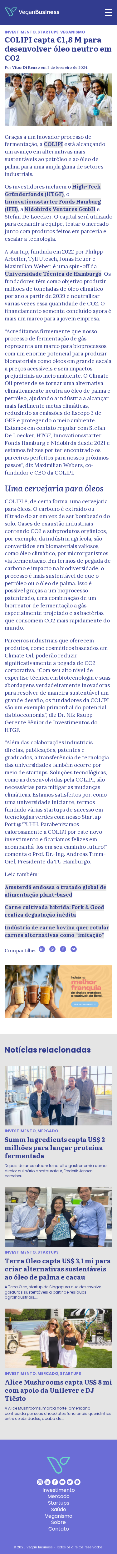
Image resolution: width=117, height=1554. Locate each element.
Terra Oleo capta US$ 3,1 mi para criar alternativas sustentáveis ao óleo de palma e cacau (58, 1268)
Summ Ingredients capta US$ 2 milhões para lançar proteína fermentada (55, 1147)
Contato (58, 1528)
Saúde (58, 1509)
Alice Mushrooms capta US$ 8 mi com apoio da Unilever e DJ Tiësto (58, 1390)
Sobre (58, 1522)
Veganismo (72, 32)
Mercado (47, 1131)
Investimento (20, 32)
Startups (48, 32)
